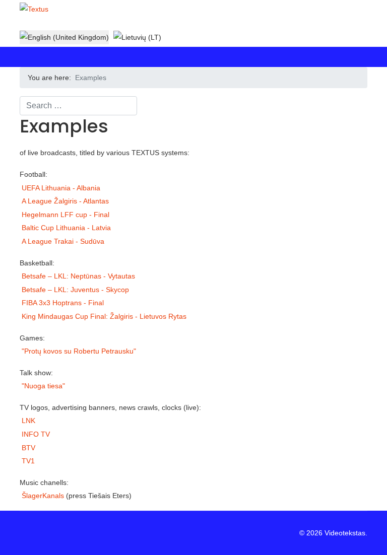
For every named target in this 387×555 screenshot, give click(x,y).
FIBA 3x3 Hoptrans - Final (63, 303)
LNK (28, 421)
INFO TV (36, 434)
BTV (28, 448)
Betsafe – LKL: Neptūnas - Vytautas (78, 276)
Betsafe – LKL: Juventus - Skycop (75, 290)
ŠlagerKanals (43, 496)
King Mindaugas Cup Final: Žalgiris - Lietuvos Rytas (104, 316)
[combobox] (78, 105)
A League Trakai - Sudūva (63, 241)
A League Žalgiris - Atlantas (65, 201)
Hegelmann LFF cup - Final (65, 215)
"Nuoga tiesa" (43, 386)
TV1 (28, 461)
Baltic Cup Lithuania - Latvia (66, 228)
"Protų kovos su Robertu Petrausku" (79, 351)
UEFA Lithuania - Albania (61, 188)
